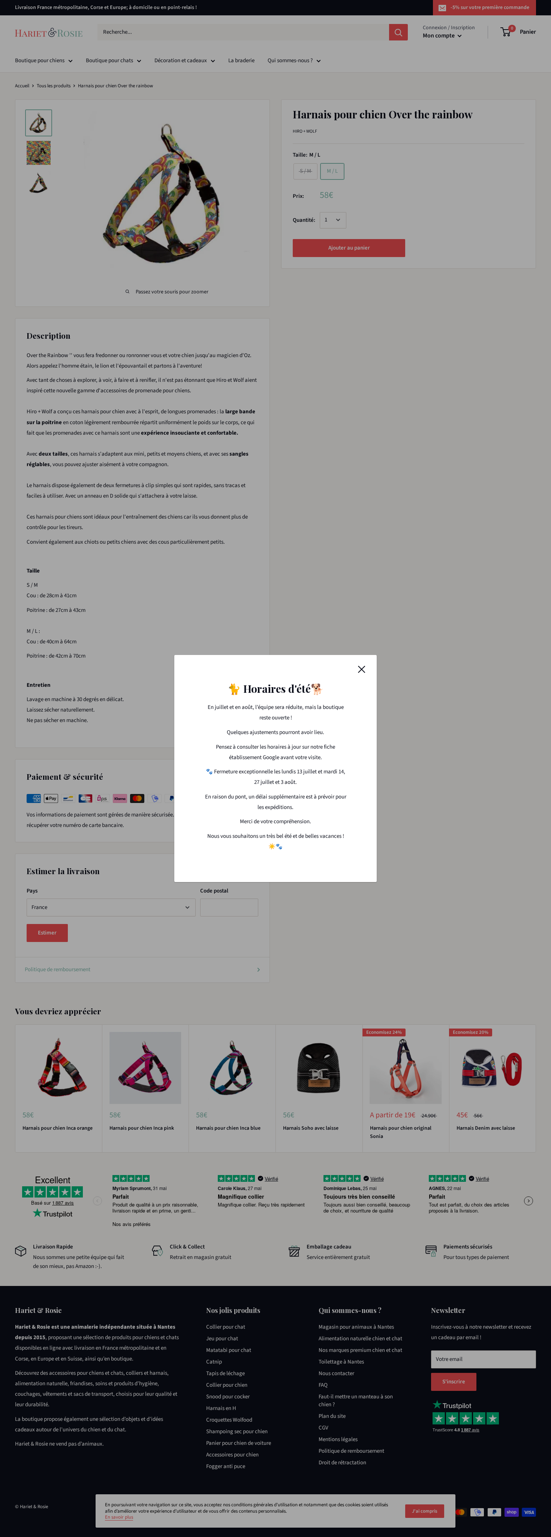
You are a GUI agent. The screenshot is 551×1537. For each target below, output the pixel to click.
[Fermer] (361, 669)
